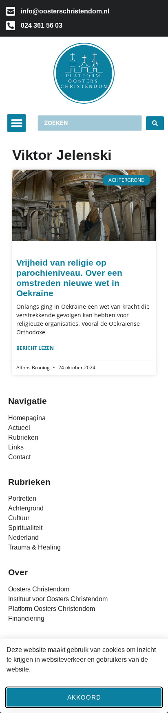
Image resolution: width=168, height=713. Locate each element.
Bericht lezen (35, 348)
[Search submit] (155, 123)
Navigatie (27, 401)
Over (18, 572)
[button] (16, 123)
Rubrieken (29, 481)
